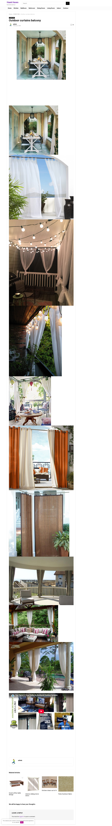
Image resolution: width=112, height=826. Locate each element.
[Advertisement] (22, 93)
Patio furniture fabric (65, 794)
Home (9, 8)
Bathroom (32, 8)
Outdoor (65, 8)
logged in (21, 816)
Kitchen (16, 8)
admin (15, 24)
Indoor (59, 8)
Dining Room (41, 8)
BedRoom (23, 8)
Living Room (51, 8)
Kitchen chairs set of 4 (49, 790)
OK (22, 822)
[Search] (68, 3)
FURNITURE (16, 14)
